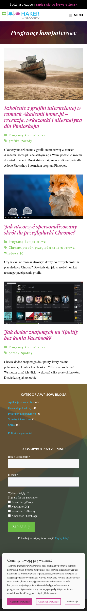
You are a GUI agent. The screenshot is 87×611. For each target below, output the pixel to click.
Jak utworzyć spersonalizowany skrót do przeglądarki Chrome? (40, 229)
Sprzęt (11, 425)
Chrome (15, 247)
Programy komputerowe (27, 135)
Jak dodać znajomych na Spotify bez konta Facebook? (41, 334)
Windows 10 (13, 253)
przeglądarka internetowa (55, 247)
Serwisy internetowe (19, 419)
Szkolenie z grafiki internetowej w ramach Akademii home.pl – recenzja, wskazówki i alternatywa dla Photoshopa (43, 116)
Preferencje (72, 601)
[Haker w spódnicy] (20, 15)
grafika (14, 141)
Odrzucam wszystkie (48, 601)
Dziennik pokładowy (20, 408)
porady (26, 141)
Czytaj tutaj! (62, 538)
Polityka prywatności (20, 433)
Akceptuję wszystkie (20, 601)
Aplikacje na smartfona (21, 402)
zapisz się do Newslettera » (56, 4)
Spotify (27, 353)
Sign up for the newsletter (23, 497)
